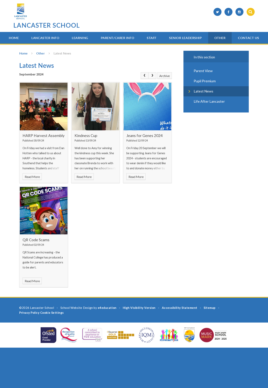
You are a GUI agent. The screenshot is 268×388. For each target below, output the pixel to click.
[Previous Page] (145, 75)
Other (220, 38)
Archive (164, 76)
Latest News (62, 53)
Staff (152, 38)
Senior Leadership (185, 38)
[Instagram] (239, 12)
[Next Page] (152, 75)
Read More (32, 177)
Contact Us (248, 38)
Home (14, 38)
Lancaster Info (45, 38)
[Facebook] (228, 12)
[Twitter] (217, 12)
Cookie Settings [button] (52, 312)
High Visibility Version (139, 307)
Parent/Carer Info (117, 38)
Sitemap (210, 307)
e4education (107, 307)
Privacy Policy (29, 312)
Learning (80, 38)
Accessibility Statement (179, 307)
